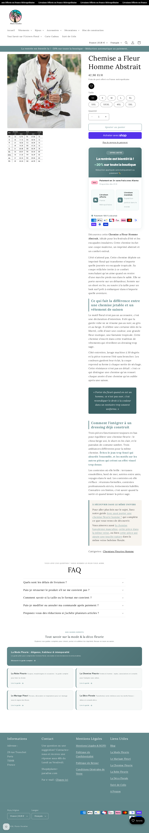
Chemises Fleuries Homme (118, 551)
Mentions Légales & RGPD (91, 745)
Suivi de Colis (118, 784)
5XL (130, 104)
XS (93, 98)
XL (130, 98)
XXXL (106, 104)
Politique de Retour (87, 762)
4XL (119, 104)
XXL (94, 104)
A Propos (115, 791)
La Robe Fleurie (119, 771)
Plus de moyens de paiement (115, 142)
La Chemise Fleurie (121, 765)
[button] (24, 30)
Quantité (92, 111)
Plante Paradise (21, 826)
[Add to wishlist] (91, 86)
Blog (112, 745)
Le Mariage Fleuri (120, 758)
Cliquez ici (62, 779)
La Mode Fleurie (119, 752)
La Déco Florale (119, 778)
